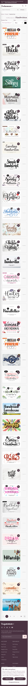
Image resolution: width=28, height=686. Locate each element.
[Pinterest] (7, 627)
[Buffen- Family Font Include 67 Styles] (12, 197)
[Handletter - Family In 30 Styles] (12, 311)
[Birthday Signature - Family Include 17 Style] (12, 507)
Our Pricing (15, 644)
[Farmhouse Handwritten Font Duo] (12, 523)
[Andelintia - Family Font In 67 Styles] (12, 213)
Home (2, 14)
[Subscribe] (23, 637)
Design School (16, 652)
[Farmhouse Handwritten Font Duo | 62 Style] (12, 376)
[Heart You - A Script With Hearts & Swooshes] (12, 605)
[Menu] (24, 6)
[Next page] (24, 616)
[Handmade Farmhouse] (12, 409)
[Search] (17, 10)
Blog (14, 654)
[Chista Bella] (12, 278)
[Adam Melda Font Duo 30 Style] (12, 392)
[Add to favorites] (18, 29)
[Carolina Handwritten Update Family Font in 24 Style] (12, 148)
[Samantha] (12, 588)
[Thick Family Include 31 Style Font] (12, 50)
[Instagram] (2, 627)
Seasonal (3, 654)
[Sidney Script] (12, 82)
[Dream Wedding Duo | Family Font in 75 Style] (12, 490)
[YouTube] (12, 627)
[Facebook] (4, 627)
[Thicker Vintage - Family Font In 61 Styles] (12, 246)
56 (20, 616)
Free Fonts (3, 644)
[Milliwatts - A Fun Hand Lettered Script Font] (12, 556)
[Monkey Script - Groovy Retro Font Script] (12, 425)
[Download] (15, 29)
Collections (3, 659)
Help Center (15, 657)
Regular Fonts (4, 649)
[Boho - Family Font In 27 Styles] (12, 458)
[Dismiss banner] (25, 2)
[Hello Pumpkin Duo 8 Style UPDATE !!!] (12, 343)
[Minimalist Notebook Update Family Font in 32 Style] (12, 99)
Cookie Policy (5, 675)
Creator (14, 646)
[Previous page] (2, 616)
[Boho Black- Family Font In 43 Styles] (12, 115)
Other (2, 657)
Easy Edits (15, 649)
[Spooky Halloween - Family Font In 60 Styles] (12, 180)
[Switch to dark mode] (22, 6)
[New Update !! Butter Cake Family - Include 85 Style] (12, 131)
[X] (9, 627)
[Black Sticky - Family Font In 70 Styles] (12, 66)
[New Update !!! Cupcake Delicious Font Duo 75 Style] (12, 327)
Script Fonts (4, 652)
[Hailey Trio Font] (12, 295)
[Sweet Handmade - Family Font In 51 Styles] (12, 441)
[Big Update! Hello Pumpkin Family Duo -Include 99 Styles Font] (12, 33)
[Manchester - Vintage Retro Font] (12, 360)
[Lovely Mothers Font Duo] (12, 229)
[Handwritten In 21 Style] (12, 262)
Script (6, 14)
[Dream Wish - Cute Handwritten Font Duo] (12, 539)
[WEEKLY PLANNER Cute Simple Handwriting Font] (12, 572)
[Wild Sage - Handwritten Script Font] (12, 474)
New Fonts (3, 646)
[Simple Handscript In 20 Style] (12, 164)
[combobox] (8, 9)
